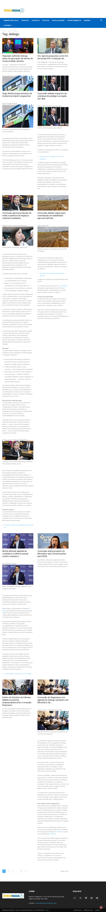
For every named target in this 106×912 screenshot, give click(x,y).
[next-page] (25, 871)
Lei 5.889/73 (63, 286)
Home (4, 31)
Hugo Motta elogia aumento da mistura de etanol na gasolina (17, 94)
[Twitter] (91, 1)
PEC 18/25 (58, 832)
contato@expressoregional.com (45, 903)
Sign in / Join (41, 1)
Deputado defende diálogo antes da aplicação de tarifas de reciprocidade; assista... (17, 58)
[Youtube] (102, 1)
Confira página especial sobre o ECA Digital (18, 674)
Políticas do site (88, 910)
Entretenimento (74, 20)
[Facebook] (88, 1)
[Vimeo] (95, 1)
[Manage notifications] (101, 907)
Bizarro (87, 20)
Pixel (47, 910)
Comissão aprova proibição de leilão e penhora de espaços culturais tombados (16, 215)
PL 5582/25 (52, 834)
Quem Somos (78, 910)
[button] (101, 21)
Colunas (7, 25)
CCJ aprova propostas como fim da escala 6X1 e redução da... (52, 57)
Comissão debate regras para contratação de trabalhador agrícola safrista (51, 215)
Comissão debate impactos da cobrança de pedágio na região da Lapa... (52, 96)
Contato (97, 910)
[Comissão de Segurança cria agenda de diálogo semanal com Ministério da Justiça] (53, 687)
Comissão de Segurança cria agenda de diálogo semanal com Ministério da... (53, 700)
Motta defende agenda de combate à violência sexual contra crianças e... (15, 553)
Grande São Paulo (11, 20)
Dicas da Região (58, 20)
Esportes (25, 20)
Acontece (36, 20)
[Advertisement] (66, 10)
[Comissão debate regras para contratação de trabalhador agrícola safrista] (53, 202)
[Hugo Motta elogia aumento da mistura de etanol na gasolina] (17, 83)
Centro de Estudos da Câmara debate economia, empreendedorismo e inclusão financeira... (16, 701)
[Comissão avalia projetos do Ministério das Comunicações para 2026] (53, 541)
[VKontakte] (98, 1)
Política (45, 20)
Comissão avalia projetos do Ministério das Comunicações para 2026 (51, 553)
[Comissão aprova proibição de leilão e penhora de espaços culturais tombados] (17, 202)
